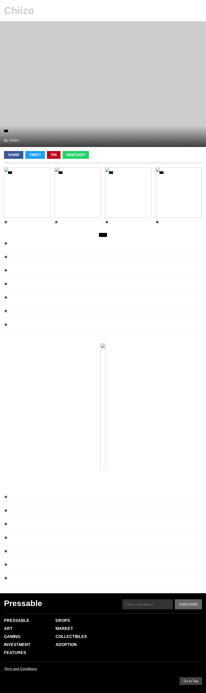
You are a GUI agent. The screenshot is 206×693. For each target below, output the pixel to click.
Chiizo (19, 10)
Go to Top (191, 681)
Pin (54, 155)
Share (13, 155)
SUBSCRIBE (188, 604)
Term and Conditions (20, 669)
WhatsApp (76, 155)
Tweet (35, 155)
